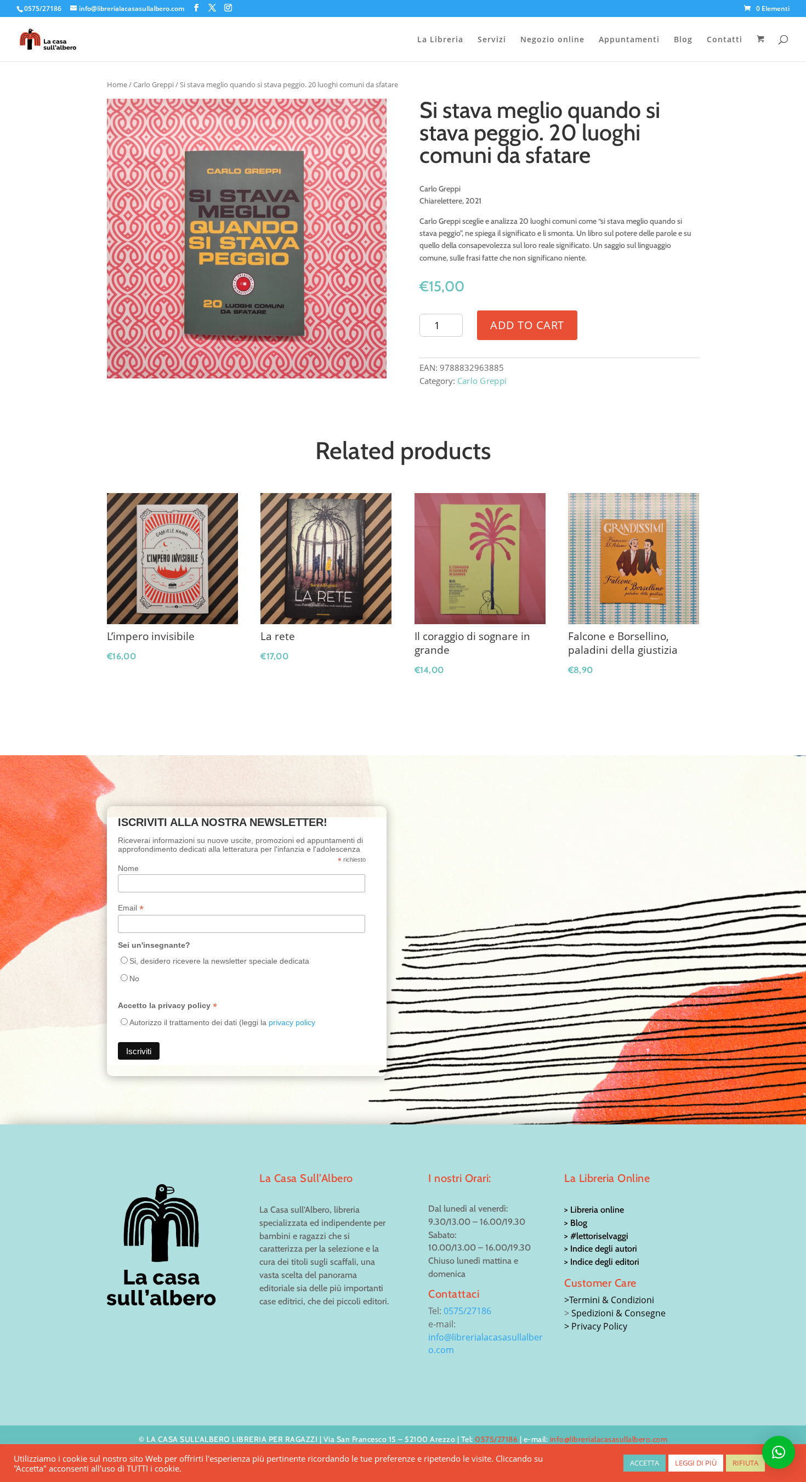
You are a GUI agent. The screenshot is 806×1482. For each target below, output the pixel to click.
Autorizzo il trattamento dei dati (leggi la (222, 1022)
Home (117, 84)
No (134, 978)
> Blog (575, 1223)
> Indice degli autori (600, 1248)
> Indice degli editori (601, 1262)
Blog (683, 40)
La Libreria (440, 40)
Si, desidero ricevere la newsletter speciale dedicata (219, 961)
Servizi (492, 40)
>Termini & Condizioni (609, 1300)
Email (131, 908)
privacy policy (292, 1022)
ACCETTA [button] (644, 1463)
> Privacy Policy (595, 1326)
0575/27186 (467, 1311)
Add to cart (527, 325)
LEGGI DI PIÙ (696, 1463)
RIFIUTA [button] (745, 1463)
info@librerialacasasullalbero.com (609, 1439)
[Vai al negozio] (762, 48)
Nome (128, 868)
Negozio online (552, 40)
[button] (778, 1452)
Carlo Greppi (153, 84)
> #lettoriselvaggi (596, 1236)
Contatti (724, 40)
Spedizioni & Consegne (618, 1313)
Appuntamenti (629, 40)
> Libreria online (594, 1209)
